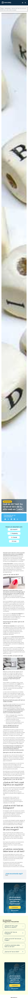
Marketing (7, 8)
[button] (22, 3)
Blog (2, 8)
